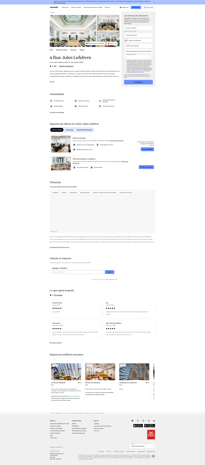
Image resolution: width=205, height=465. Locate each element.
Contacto (96, 423)
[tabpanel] (85, 31)
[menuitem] (65, 7)
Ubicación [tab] (73, 50)
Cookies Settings (130, 451)
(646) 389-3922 (54, 451)
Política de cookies (118, 451)
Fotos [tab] (51, 50)
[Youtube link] (132, 420)
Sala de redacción (55, 433)
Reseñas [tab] (82, 50)
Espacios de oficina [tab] (61, 50)
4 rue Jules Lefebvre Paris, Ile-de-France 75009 (63, 186)
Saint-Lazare (88, 413)
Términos (108, 451)
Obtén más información (59, 3)
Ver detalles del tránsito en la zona (59, 247)
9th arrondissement (78, 413)
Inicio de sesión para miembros (102, 426)
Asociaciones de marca (78, 433)
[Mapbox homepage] (53, 231)
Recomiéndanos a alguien (79, 428)
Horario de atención (66, 66)
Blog (51, 435)
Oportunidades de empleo (57, 430)
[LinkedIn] (154, 420)
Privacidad (101, 451)
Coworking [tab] (69, 130)
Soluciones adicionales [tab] (84, 130)
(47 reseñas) (58, 295)
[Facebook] (138, 420)
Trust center (53, 438)
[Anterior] (50, 2)
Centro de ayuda (98, 428)
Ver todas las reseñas (56, 342)
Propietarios (75, 426)
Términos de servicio (128, 76)
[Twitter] (149, 420)
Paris (70, 413)
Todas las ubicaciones (56, 413)
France (65, 413)
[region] (102, 211)
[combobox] (126, 40)
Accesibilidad (141, 451)
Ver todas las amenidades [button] (57, 112)
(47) (55, 66)
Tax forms (96, 430)
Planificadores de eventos (79, 430)
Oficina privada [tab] (57, 130)
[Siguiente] (52, 2)
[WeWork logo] (54, 7)
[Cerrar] (154, 2)
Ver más (52, 81)
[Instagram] (143, 420)
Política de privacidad (138, 72)
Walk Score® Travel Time (111, 279)
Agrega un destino (59, 268)
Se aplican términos (140, 70)
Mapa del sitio (151, 451)
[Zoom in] (153, 192)
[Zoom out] (153, 196)
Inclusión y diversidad (56, 428)
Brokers (74, 423)
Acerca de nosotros (55, 426)
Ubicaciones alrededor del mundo (59, 423)
